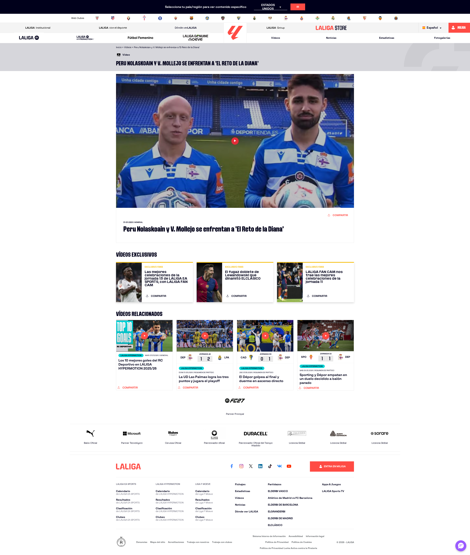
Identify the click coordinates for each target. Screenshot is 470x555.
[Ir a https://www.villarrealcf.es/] (396, 18)
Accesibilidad (296, 536)
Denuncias (141, 542)
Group (276, 27)
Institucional (37, 27)
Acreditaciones (176, 542)
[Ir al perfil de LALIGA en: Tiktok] (270, 466)
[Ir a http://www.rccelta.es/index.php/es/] (144, 18)
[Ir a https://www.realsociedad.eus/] (349, 18)
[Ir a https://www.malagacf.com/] (238, 18)
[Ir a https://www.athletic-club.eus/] (97, 18)
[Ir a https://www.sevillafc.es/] (364, 18)
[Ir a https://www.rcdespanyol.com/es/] (301, 18)
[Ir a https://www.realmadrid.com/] (333, 18)
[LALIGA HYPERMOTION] (85, 37)
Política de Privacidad (277, 542)
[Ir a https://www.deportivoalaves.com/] (160, 18)
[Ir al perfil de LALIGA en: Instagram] (241, 466)
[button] (29, 38)
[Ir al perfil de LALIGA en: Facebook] (231, 466)
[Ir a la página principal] (235, 41)
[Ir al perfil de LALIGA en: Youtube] (289, 466)
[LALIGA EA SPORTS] (29, 38)
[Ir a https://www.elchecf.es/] (175, 18)
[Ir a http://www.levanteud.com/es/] (223, 18)
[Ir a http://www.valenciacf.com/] (380, 18)
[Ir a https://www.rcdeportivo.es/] (286, 18)
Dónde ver (186, 27)
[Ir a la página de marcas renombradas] (121, 542)
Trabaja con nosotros (198, 542)
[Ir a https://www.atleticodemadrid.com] (112, 18)
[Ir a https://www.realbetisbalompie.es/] (317, 18)
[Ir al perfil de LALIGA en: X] (250, 466)
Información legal (315, 536)
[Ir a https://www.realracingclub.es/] (254, 18)
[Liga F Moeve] (140, 38)
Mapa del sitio (157, 542)
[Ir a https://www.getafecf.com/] (207, 18)
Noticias (331, 37)
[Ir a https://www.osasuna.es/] (128, 18)
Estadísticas (386, 37)
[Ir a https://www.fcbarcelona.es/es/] (191, 18)
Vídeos (275, 37)
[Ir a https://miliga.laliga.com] (459, 28)
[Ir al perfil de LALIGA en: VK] (279, 466)
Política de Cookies (302, 542)
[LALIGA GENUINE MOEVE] (195, 38)
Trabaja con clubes (222, 542)
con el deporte (113, 27)
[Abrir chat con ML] (460, 545)
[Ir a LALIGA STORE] (331, 28)
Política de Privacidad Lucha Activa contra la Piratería (288, 548)
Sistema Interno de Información (269, 536)
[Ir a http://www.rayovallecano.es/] (270, 18)
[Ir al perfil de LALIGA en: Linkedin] (260, 466)
